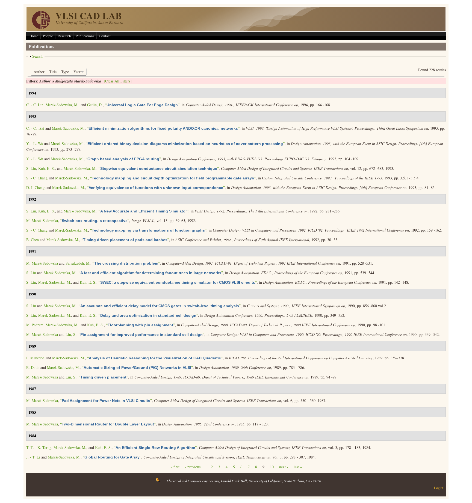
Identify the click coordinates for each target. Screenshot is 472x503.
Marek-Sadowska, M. (62, 104)
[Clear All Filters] (118, 81)
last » (298, 466)
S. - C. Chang (37, 178)
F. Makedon (35, 357)
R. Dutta (32, 367)
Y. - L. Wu (34, 143)
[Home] (41, 27)
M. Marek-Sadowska (42, 220)
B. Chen (32, 239)
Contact (105, 35)
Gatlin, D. (95, 104)
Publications (85, 35)
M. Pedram (34, 324)
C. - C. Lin (34, 104)
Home (34, 35)
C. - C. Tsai (35, 128)
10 (272, 466)
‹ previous (192, 466)
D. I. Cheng (35, 187)
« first (174, 466)
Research (64, 35)
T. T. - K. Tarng (38, 447)
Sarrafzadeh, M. (78, 263)
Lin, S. (71, 334)
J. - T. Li (33, 457)
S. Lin (31, 168)
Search (37, 56)
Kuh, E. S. (46, 168)
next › (283, 466)
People (48, 35)
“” (142, 104)
